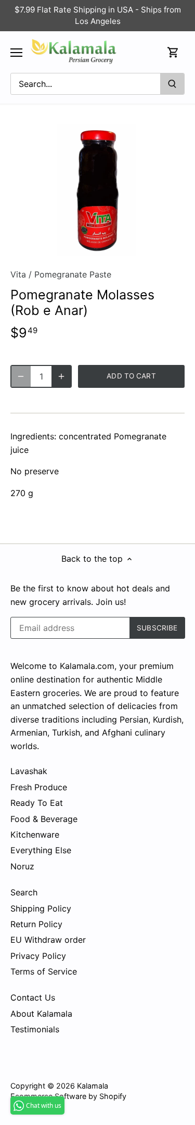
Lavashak (28, 771)
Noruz (22, 866)
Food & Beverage (43, 819)
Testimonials (34, 1029)
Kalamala (92, 1085)
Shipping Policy (40, 908)
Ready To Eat (36, 803)
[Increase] (61, 376)
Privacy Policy (38, 956)
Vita (18, 274)
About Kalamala (41, 1013)
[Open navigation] (16, 52)
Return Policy (36, 924)
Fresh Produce (38, 787)
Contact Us (32, 997)
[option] (97, 189)
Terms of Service (43, 971)
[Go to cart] (173, 52)
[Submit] (172, 83)
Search (23, 892)
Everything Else (40, 850)
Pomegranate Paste (72, 274)
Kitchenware (34, 834)
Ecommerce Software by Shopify (68, 1096)
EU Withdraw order (48, 939)
